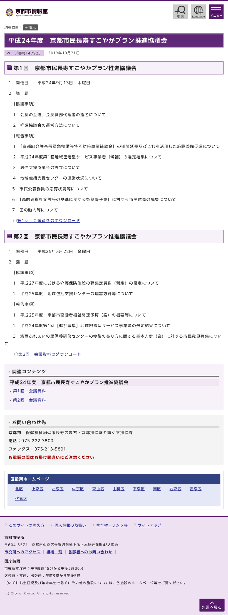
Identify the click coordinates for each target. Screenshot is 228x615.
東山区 (98, 489)
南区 (157, 489)
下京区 (139, 489)
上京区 (38, 489)
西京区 (196, 489)
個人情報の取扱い (70, 525)
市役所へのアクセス (22, 552)
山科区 (119, 489)
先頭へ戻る (212, 607)
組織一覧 (54, 552)
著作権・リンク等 (112, 525)
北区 (19, 489)
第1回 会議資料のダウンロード (48, 220)
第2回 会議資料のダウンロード (49, 354)
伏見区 (21, 499)
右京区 (176, 489)
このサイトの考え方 (27, 525)
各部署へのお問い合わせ (90, 552)
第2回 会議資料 (29, 400)
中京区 (78, 489)
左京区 (58, 489)
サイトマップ (150, 525)
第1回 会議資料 (29, 391)
